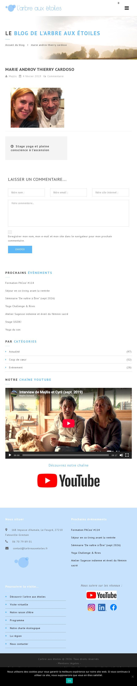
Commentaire (55, 76)
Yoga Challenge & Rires (20, 306)
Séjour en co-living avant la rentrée (27, 290)
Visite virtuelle (19, 604)
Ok (69, 680)
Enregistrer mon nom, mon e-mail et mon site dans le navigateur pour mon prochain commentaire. (60, 238)
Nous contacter (19, 644)
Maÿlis (13, 76)
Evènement (16, 367)
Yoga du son (13, 329)
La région (16, 636)
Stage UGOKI (13, 321)
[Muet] (121, 455)
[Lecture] (10, 455)
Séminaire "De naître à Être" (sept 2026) (30, 298)
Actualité (14, 351)
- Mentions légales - (68, 663)
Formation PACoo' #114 (19, 282)
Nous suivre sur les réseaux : (101, 585)
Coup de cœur (18, 359)
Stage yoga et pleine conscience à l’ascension (30, 148)
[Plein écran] (127, 455)
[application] (68, 423)
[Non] (132, 676)
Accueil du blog (15, 45)
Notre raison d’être (22, 612)
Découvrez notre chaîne (69, 465)
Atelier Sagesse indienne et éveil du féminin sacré (36, 314)
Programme (17, 620)
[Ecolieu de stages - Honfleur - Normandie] (33, 8)
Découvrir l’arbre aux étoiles (28, 596)
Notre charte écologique (25, 628)
